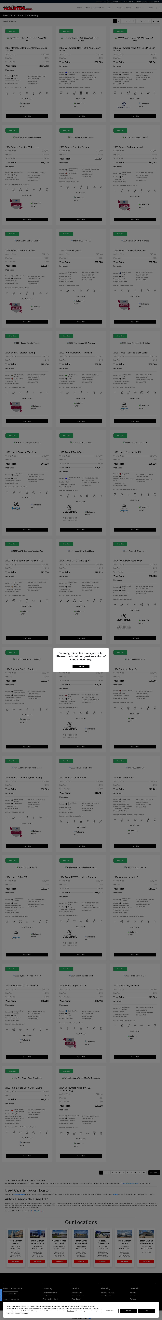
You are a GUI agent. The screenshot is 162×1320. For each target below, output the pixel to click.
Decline (128, 1311)
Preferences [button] (24, 1313)
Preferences (110, 1311)
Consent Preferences (1, 1295)
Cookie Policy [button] (71, 1311)
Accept (146, 1311)
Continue (81, 666)
